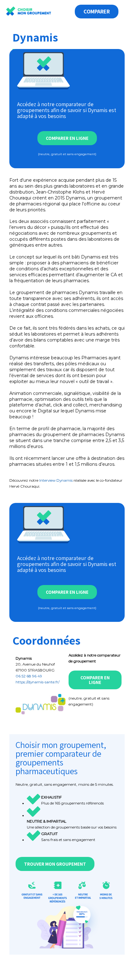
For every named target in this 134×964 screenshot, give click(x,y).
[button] (68, 9)
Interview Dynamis (56, 480)
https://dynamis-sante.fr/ (38, 682)
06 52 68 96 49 (29, 676)
